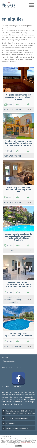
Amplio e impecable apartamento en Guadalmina (18, 334)
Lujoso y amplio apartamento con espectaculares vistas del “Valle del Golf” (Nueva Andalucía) (18, 237)
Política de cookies (8, 361)
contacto (5, 357)
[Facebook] (18, 378)
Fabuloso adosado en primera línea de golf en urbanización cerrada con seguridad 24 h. (18, 143)
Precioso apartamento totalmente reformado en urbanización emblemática (18, 284)
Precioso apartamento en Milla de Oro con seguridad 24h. (18, 189)
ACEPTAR (18, 445)
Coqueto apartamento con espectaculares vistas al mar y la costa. (18, 97)
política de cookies (26, 442)
